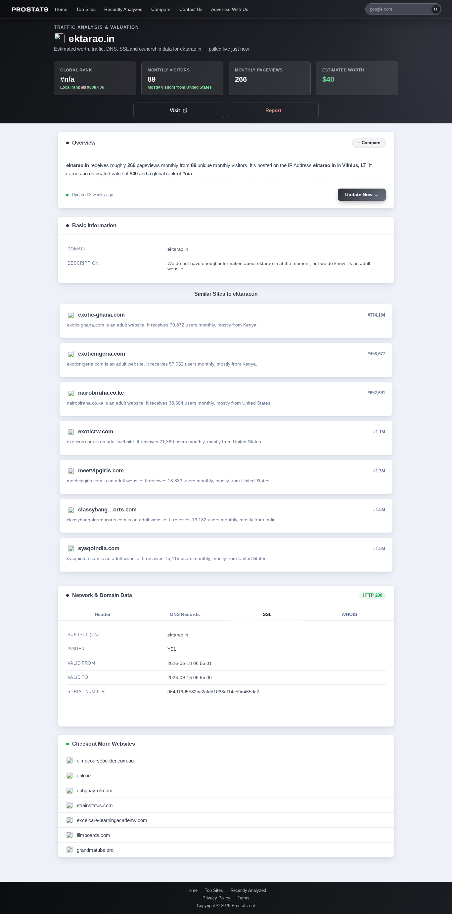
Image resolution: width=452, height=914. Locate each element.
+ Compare (369, 142)
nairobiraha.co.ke (101, 393)
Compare (161, 9)
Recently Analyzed (123, 9)
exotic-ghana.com (101, 315)
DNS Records (185, 614)
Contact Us (191, 9)
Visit (175, 110)
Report (273, 110)
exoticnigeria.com (101, 354)
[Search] (435, 9)
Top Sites (86, 9)
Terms (243, 897)
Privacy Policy (216, 897)
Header (103, 614)
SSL (267, 614)
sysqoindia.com (98, 548)
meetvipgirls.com (101, 470)
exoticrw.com (95, 431)
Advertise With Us (229, 9)
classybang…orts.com (107, 509)
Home (61, 9)
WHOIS (349, 614)
